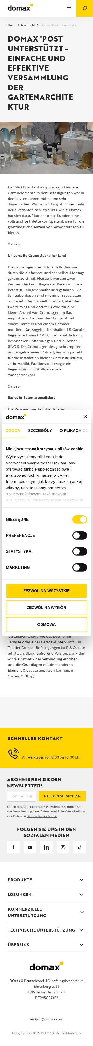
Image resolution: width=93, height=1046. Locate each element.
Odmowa (46, 624)
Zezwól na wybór (46, 607)
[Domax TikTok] (79, 847)
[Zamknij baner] (85, 416)
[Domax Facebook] (13, 847)
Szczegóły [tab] (40, 430)
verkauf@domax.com (46, 1019)
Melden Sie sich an (62, 796)
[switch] (79, 535)
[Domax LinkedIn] (46, 847)
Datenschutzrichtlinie (42, 815)
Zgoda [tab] (13, 430)
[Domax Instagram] (63, 847)
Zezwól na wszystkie (46, 591)
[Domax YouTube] (30, 847)
